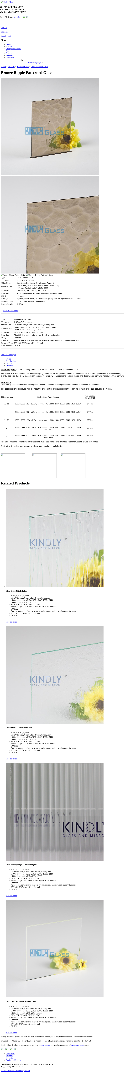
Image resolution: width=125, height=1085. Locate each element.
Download (10, 365)
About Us (9, 55)
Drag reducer (25, 1071)
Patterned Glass (23, 67)
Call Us (4, 28)
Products (9, 46)
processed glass (77, 1045)
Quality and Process (13, 49)
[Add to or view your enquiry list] (4, 23)
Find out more (11, 622)
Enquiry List (6, 36)
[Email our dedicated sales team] (2, 23)
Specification (11, 361)
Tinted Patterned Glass (39, 67)
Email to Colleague (10, 311)
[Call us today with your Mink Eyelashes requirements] (1, 23)
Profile (8, 359)
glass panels (45, 1045)
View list (17, 17)
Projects (9, 53)
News (8, 51)
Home (8, 44)
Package (9, 363)
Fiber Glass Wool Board (10, 1071)
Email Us (4, 32)
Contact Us (10, 57)
